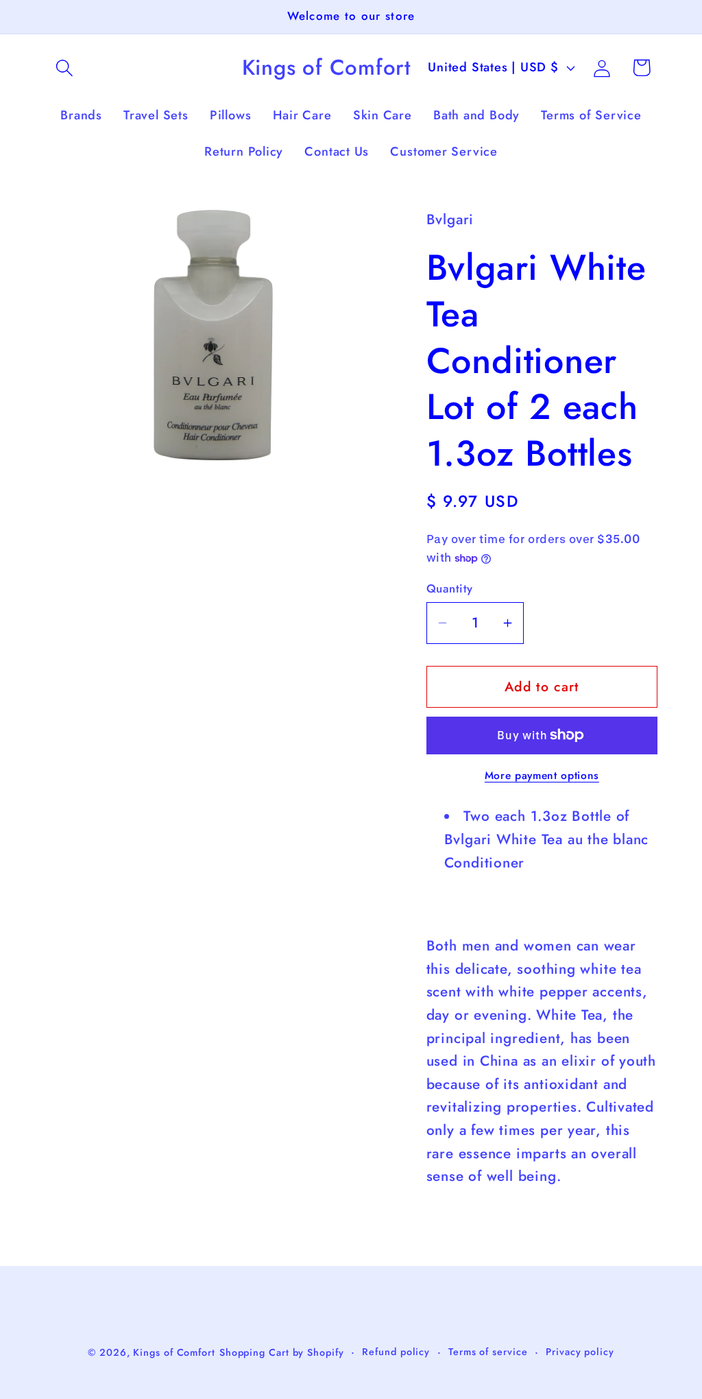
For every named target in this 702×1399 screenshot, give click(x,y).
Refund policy (396, 1352)
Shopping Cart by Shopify (281, 1352)
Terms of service (488, 1352)
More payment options (542, 775)
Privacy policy (580, 1352)
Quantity (449, 589)
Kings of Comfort (174, 1352)
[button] (64, 67)
